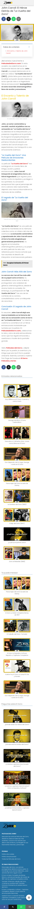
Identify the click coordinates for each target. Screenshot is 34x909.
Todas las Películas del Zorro (11, 859)
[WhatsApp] (13, 19)
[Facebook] (3, 19)
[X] (8, 19)
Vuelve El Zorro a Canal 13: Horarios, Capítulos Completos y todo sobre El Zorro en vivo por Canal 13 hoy (14, 897)
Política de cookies (8, 854)
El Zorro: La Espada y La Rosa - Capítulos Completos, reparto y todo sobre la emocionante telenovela (15, 891)
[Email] (18, 19)
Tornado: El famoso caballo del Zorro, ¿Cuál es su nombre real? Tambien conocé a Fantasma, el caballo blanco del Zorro (14, 884)
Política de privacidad (9, 856)
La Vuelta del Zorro (20, 163)
